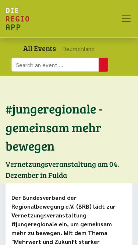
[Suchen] (103, 65)
